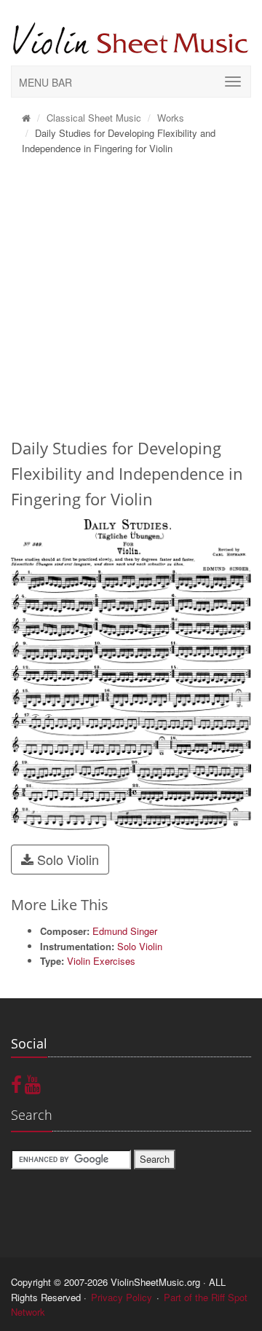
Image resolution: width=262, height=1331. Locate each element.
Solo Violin (66, 859)
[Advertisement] (131, 301)
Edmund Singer (124, 931)
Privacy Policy (121, 1297)
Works (170, 118)
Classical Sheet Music (94, 118)
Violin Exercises (101, 961)
